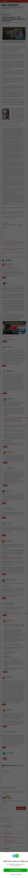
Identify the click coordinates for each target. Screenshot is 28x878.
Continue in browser (15, 874)
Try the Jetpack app (15, 870)
